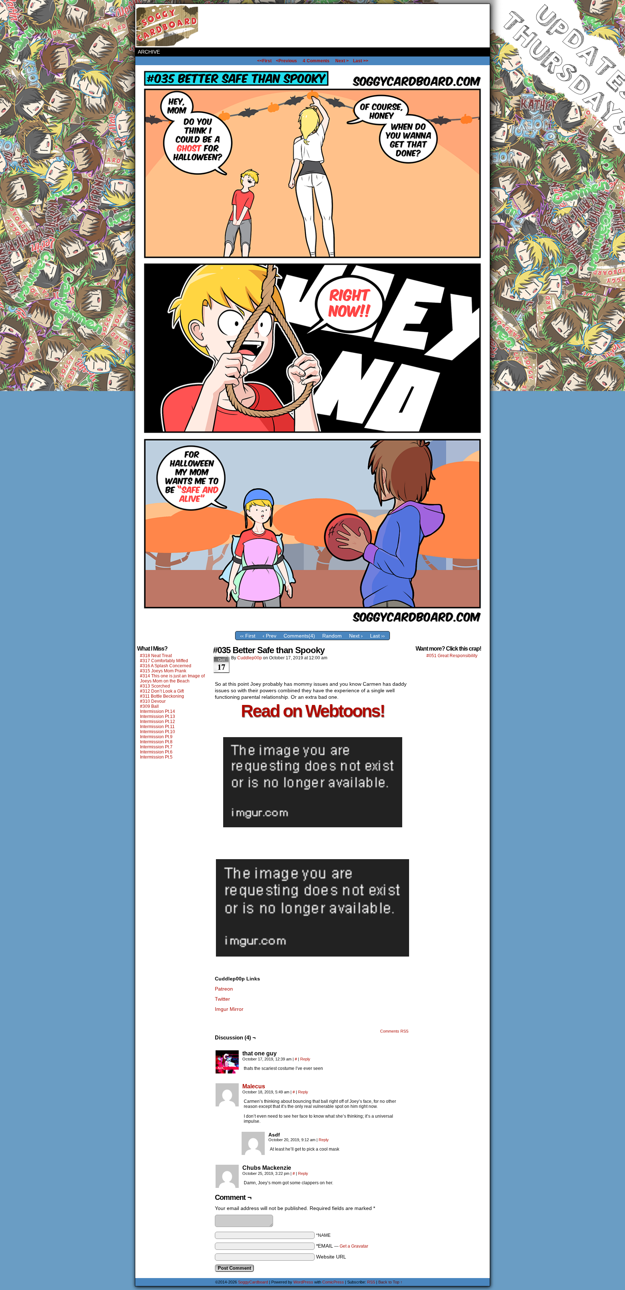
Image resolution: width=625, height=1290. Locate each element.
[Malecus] (227, 1105)
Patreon (224, 989)
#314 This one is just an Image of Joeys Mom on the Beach (172, 678)
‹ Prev (269, 636)
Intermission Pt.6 (156, 752)
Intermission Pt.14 (157, 711)
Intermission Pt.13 (157, 716)
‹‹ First (247, 636)
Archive (149, 52)
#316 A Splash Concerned (165, 665)
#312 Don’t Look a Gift (162, 691)
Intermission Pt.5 (156, 757)
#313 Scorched (155, 686)
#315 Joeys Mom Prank (163, 670)
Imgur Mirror (229, 1009)
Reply (305, 1059)
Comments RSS (394, 1031)
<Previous (286, 60)
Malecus (253, 1086)
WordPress (303, 1282)
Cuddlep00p (249, 657)
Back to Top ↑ (390, 1282)
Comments (316, 60)
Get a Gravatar (354, 1246)
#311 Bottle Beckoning (162, 696)
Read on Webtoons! (312, 710)
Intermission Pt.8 (156, 741)
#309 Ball (149, 706)
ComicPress (333, 1282)
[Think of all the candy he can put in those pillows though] (312, 626)
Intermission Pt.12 (157, 721)
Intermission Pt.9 (156, 736)
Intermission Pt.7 (156, 746)
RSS (371, 1282)
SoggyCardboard (167, 25)
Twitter (222, 999)
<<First (264, 60)
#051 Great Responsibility (451, 655)
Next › (356, 636)
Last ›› (377, 636)
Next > (342, 60)
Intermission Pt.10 (157, 731)
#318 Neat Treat (156, 655)
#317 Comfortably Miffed (164, 660)
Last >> (360, 60)
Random (332, 636)
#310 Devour (153, 701)
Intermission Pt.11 (157, 726)
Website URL (331, 1257)
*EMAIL (342, 1246)
